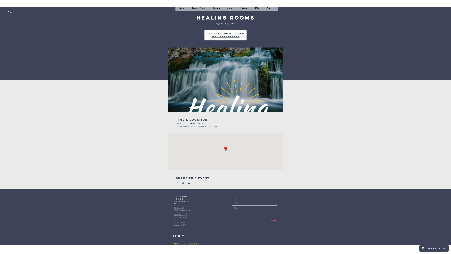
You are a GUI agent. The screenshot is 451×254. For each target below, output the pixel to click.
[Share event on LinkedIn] (189, 183)
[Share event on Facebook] (177, 183)
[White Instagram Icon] (174, 235)
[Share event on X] (183, 183)
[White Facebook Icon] (183, 235)
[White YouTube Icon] (178, 235)
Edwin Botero (194, 244)
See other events (225, 36)
